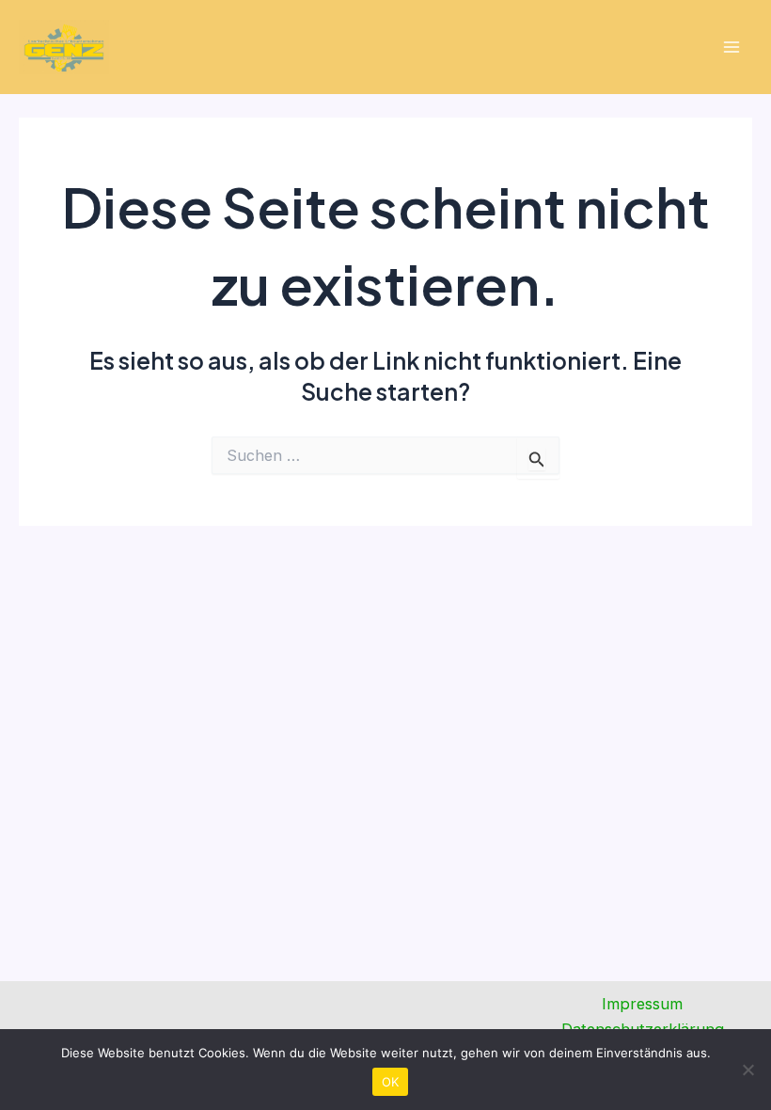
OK (391, 1081)
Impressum (642, 1003)
